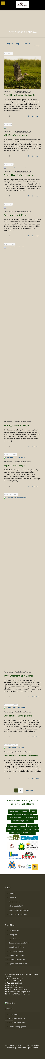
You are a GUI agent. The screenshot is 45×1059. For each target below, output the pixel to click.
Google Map (25, 994)
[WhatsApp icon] (16, 1051)
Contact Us (12, 898)
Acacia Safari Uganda (25, 1045)
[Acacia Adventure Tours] (22, 4)
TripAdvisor (13, 812)
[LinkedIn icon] (24, 1051)
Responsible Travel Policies (18, 914)
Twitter (33, 812)
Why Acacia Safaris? (16, 906)
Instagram (17, 815)
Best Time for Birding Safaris (18, 715)
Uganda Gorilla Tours (16, 947)
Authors (27, 44)
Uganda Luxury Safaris (17, 959)
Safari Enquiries (14, 902)
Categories (9, 44)
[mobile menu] (3, 3)
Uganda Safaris (14, 939)
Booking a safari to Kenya (16, 425)
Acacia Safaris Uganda (23, 91)
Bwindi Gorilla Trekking (16, 826)
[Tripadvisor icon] (28, 1051)
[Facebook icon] (19, 1051)
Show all (36, 46)
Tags (18, 44)
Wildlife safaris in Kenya (15, 135)
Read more (35, 116)
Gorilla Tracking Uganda (17, 1027)
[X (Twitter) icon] (21, 1051)
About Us (12, 894)
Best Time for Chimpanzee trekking (21, 755)
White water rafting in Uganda (18, 675)
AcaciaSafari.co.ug (30, 817)
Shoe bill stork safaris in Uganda (19, 95)
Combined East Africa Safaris (19, 943)
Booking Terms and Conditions (19, 910)
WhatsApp (28, 815)
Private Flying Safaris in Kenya (18, 175)
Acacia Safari (13, 1014)
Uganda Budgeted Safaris (18, 964)
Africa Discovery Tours (25, 832)
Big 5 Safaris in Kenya (14, 465)
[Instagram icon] (26, 1051)
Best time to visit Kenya (15, 215)
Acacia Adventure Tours (17, 1022)
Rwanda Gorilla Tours (16, 951)
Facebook (24, 812)
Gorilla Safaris (14, 930)
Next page (29, 790)
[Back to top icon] (42, 1056)
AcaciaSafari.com (14, 817)
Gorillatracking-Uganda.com (22, 820)
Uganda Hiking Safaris (17, 955)
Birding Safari (13, 935)
